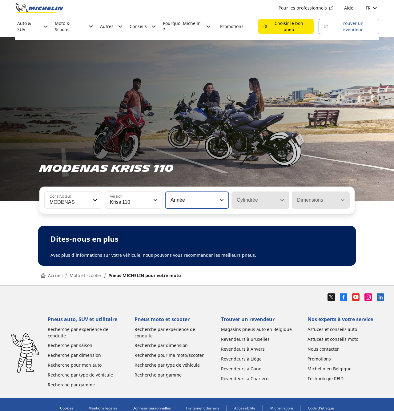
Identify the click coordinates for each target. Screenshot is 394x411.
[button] (94, 200)
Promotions (231, 26)
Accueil (55, 275)
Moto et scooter (86, 275)
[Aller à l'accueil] (39, 8)
